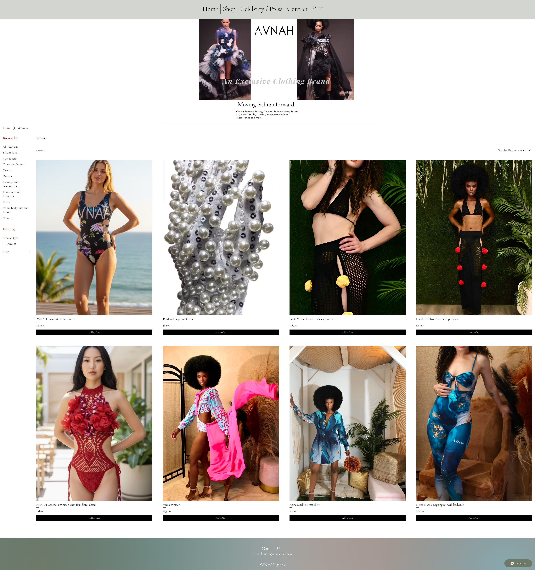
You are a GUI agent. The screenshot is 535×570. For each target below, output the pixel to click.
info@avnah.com (278, 554)
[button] (323, 7)
